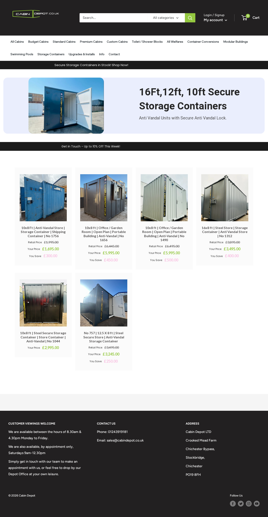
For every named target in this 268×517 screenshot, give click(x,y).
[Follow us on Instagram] (249, 504)
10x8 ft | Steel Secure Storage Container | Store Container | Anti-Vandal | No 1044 (43, 337)
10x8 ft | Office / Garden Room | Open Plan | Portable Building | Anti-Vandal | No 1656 (104, 234)
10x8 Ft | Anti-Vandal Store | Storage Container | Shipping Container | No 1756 (43, 232)
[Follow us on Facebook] (233, 504)
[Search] (190, 17)
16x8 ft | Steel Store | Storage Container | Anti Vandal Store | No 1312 (225, 232)
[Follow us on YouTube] (257, 504)
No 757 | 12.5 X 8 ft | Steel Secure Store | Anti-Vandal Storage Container (103, 337)
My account (214, 20)
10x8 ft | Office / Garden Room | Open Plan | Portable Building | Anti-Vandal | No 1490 (164, 234)
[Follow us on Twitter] (241, 504)
